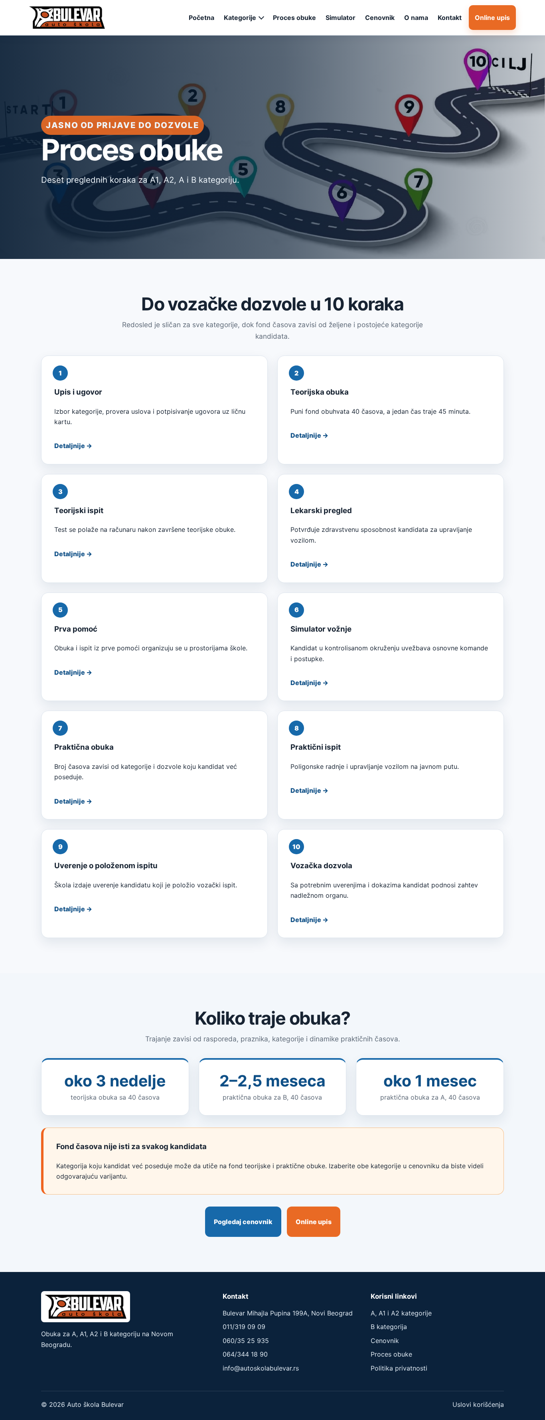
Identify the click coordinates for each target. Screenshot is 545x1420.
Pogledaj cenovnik (243, 1222)
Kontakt (450, 18)
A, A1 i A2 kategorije (401, 1313)
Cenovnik (380, 18)
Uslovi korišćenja (478, 1404)
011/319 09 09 (244, 1327)
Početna (201, 18)
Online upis (492, 18)
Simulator (340, 18)
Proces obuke (294, 18)
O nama (416, 18)
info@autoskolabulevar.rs (261, 1368)
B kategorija (389, 1327)
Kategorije (240, 18)
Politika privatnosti (399, 1368)
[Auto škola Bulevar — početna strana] (67, 17)
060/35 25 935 (246, 1341)
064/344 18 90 (245, 1354)
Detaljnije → (73, 446)
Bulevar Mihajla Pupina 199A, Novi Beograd (288, 1313)
